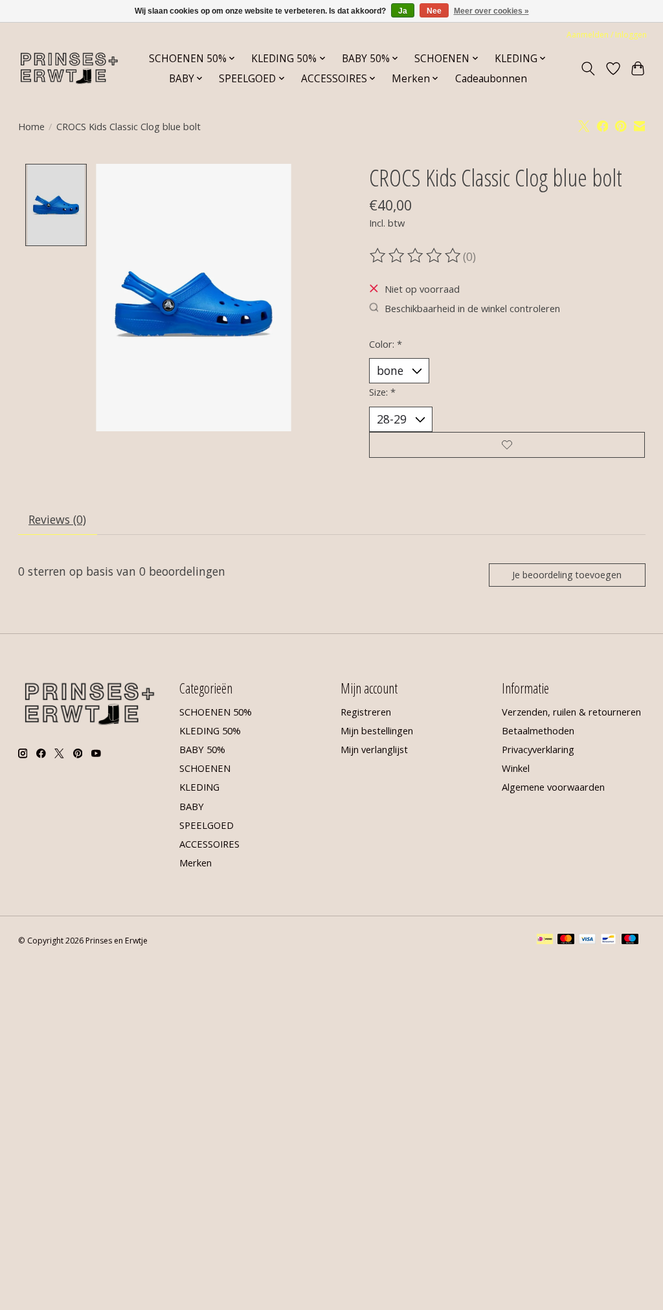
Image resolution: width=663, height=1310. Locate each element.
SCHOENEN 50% (215, 711)
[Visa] (587, 940)
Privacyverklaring (538, 749)
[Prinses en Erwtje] (69, 68)
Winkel (516, 768)
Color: (385, 343)
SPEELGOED (206, 825)
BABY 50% (202, 749)
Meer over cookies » (491, 11)
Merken (195, 862)
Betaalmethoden (538, 730)
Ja (402, 11)
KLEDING (199, 786)
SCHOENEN (204, 768)
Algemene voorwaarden (553, 786)
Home (31, 126)
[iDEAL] (545, 940)
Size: (382, 391)
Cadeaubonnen (491, 78)
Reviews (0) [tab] (57, 519)
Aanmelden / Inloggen (607, 34)
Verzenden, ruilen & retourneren (571, 711)
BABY (191, 806)
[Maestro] (630, 940)
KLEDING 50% (210, 730)
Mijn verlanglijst (374, 749)
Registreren (366, 711)
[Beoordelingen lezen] (416, 255)
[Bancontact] (608, 940)
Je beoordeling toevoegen (567, 575)
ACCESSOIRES (209, 843)
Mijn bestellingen (377, 730)
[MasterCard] (565, 940)
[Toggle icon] (587, 68)
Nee (434, 11)
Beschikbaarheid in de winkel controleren (472, 308)
